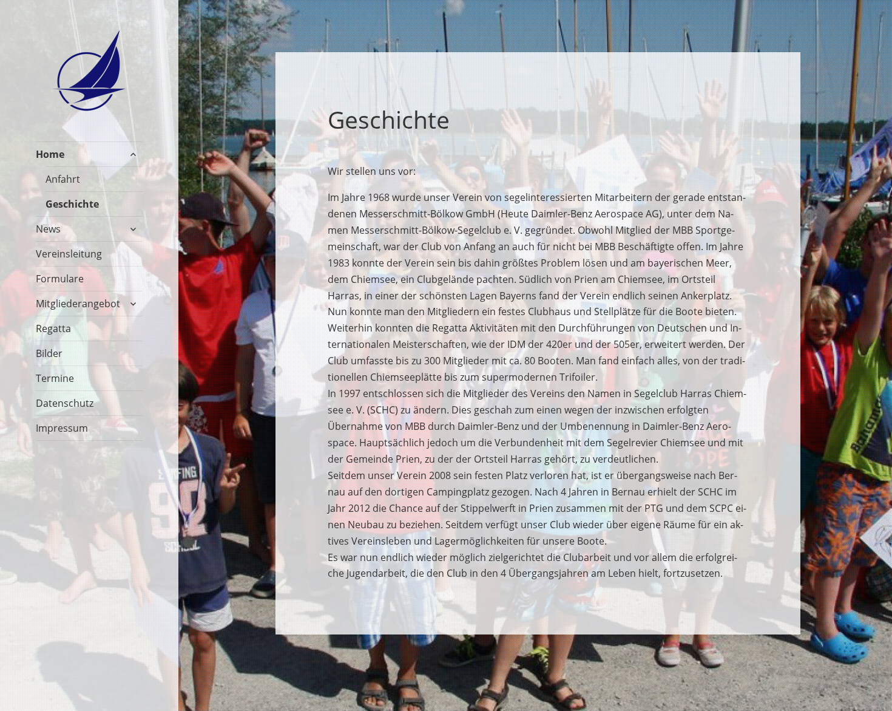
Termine (55, 378)
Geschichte (72, 204)
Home (50, 154)
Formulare (60, 278)
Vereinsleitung (69, 253)
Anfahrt (63, 179)
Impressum (62, 428)
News (48, 229)
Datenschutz (64, 403)
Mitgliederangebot (78, 303)
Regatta (53, 328)
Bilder (49, 353)
